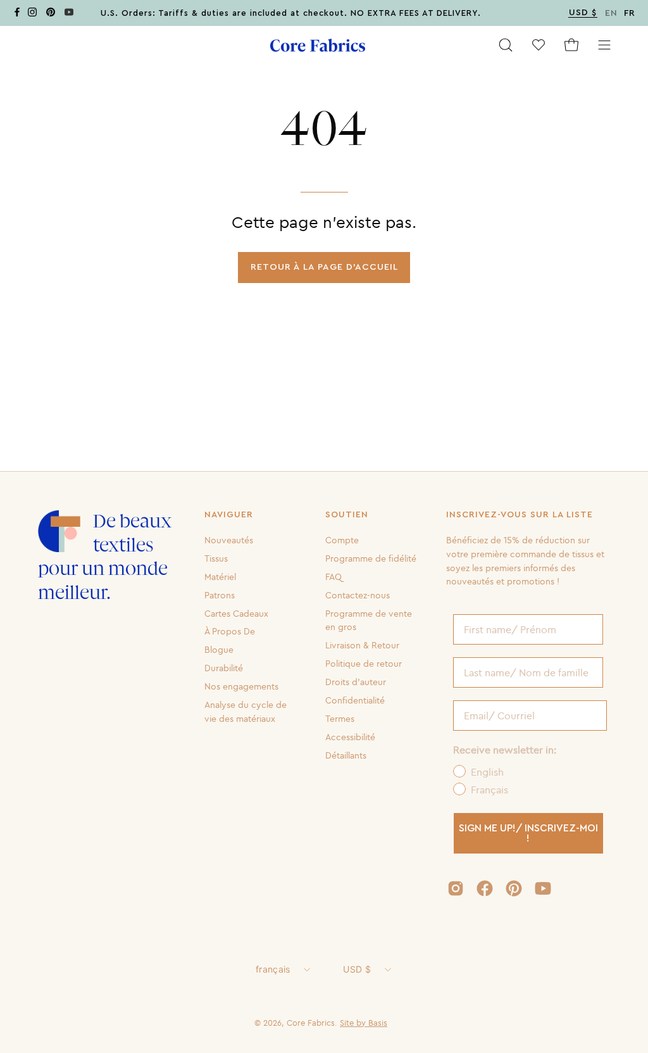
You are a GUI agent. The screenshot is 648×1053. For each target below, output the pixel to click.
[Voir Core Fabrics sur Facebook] (484, 888)
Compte (342, 540)
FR (629, 13)
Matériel (220, 577)
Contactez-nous (357, 594)
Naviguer (228, 514)
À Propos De (229, 631)
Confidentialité (355, 700)
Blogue (219, 649)
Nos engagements (241, 686)
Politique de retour (363, 663)
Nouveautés (228, 540)
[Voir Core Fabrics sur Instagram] (455, 888)
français (273, 969)
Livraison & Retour (362, 645)
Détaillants (345, 754)
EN (611, 13)
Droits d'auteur (355, 682)
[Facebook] (17, 14)
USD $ (356, 969)
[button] (505, 45)
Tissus (216, 558)
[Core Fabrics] (317, 45)
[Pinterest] (50, 14)
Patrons (219, 594)
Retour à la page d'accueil (324, 267)
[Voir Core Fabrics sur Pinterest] (513, 888)
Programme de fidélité (370, 558)
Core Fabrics (311, 1023)
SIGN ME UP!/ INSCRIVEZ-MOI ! (528, 833)
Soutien (346, 514)
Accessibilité (350, 736)
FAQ (333, 577)
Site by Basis (363, 1023)
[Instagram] (32, 14)
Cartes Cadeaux (236, 613)
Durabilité (223, 668)
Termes (339, 718)
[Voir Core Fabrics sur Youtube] (542, 888)
